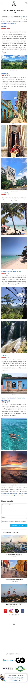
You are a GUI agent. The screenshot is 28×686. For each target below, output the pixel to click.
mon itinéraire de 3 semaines (8, 23)
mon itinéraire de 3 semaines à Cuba (11, 493)
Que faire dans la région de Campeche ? (14, 579)
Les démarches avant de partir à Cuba (14, 554)
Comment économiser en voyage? (16, 677)
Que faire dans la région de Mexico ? (14, 604)
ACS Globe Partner (16, 680)
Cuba (23, 16)
